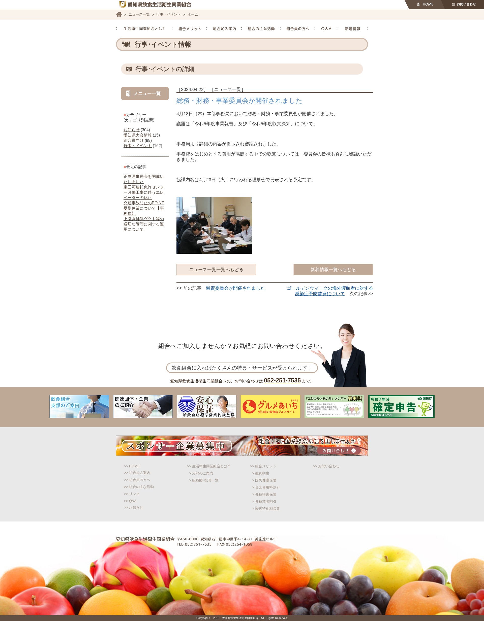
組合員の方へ (297, 28)
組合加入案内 (224, 28)
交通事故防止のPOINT (144, 203)
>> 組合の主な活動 (139, 487)
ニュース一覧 (139, 14)
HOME (425, 4)
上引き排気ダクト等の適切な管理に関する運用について (144, 224)
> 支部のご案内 (201, 473)
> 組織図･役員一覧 (204, 480)
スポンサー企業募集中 (242, 445)
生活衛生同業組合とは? (144, 28)
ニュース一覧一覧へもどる (216, 269)
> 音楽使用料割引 (266, 487)
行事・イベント (168, 14)
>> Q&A (130, 501)
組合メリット (189, 28)
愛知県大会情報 (138, 135)
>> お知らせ (133, 507)
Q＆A (326, 28)
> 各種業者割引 (264, 501)
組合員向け (134, 140)
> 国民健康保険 (264, 480)
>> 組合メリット (263, 466)
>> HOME (132, 466)
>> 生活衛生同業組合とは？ (209, 466)
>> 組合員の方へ (137, 480)
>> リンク (132, 494)
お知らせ (132, 130)
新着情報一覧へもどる (333, 269)
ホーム (119, 14)
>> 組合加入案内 (137, 473)
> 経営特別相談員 (266, 508)
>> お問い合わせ (326, 466)
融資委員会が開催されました (235, 288)
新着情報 (352, 28)
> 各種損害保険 (264, 494)
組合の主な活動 (261, 28)
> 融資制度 (260, 473)
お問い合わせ (462, 4)
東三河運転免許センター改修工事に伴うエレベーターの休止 (144, 192)
